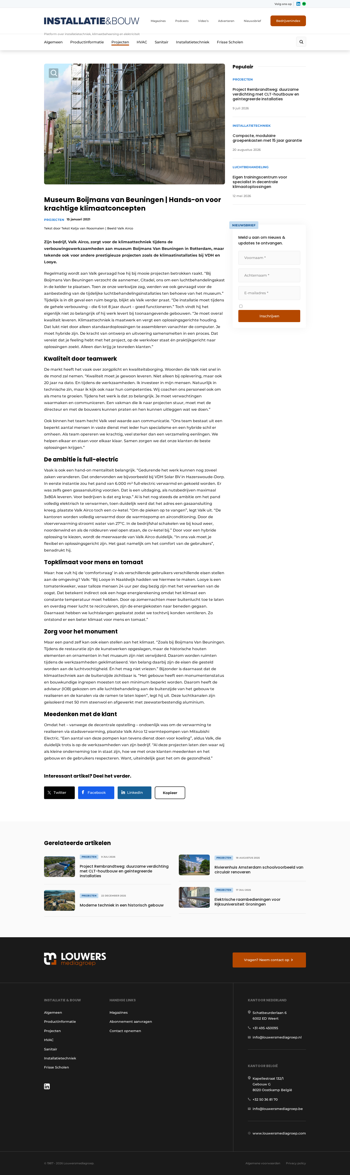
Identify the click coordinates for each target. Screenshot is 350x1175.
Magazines (158, 21)
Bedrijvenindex (288, 21)
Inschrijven (269, 316)
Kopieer (170, 792)
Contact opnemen (125, 1031)
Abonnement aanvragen (131, 1021)
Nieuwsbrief (252, 21)
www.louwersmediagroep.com (279, 1133)
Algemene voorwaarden (262, 1163)
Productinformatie (87, 42)
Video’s (203, 21)
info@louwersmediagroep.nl (277, 1037)
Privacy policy (296, 1163)
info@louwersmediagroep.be (278, 1109)
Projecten (120, 42)
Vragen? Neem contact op (266, 960)
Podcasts (182, 21)
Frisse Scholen (230, 42)
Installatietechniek (192, 42)
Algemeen (53, 42)
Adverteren (226, 21)
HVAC (142, 42)
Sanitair (161, 42)
